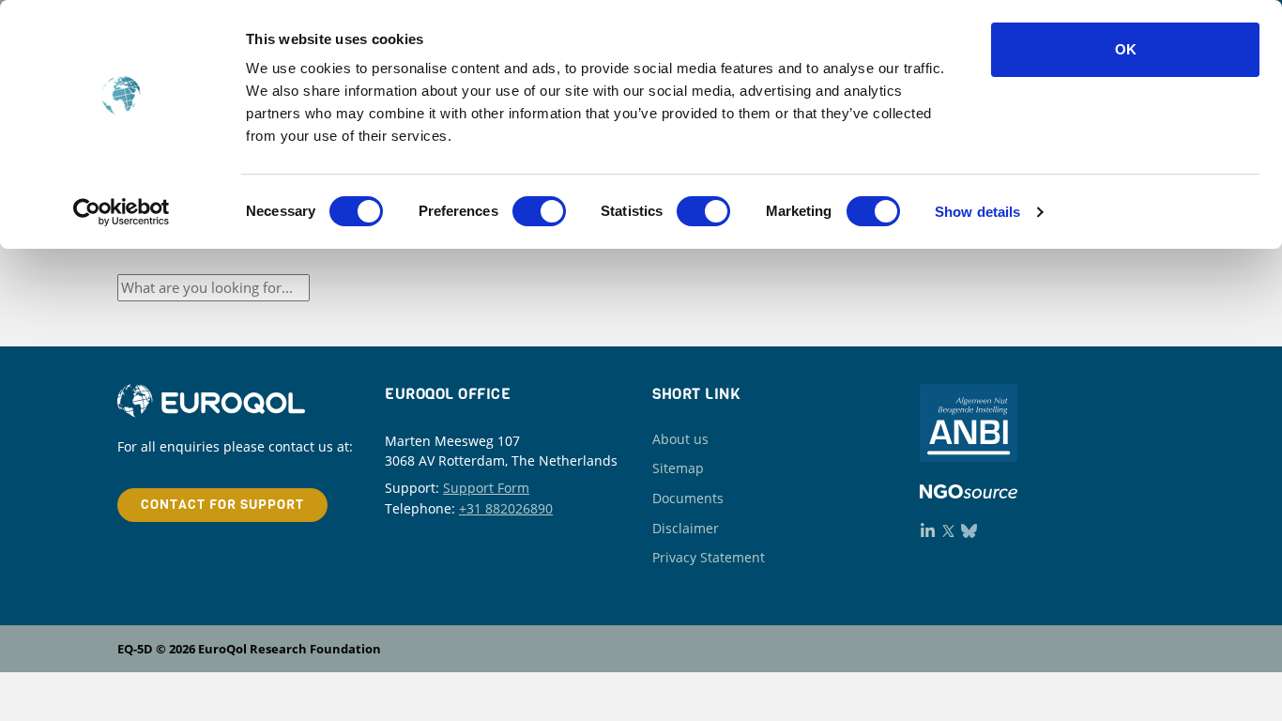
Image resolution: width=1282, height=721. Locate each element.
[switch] (539, 211)
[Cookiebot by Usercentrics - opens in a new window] (121, 212)
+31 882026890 (506, 508)
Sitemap (678, 468)
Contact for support (222, 505)
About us (680, 439)
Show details (977, 212)
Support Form (486, 488)
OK (1126, 49)
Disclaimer (685, 528)
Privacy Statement (708, 557)
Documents (688, 498)
